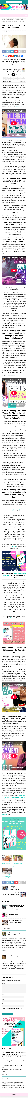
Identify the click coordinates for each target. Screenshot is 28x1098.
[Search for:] (14, 1)
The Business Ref (11, 956)
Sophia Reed (5, 31)
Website (4, 1003)
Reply (4, 950)
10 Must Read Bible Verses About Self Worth (6, 863)
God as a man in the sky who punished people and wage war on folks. (14, 797)
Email (3, 999)
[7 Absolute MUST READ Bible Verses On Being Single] (7, 871)
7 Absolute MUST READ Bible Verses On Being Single (6, 876)
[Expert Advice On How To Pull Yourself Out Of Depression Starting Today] (5, 907)
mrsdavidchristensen (12, 933)
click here (13, 546)
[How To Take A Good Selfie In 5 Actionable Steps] (5, 914)
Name (3, 994)
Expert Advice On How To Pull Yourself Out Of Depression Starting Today (16, 907)
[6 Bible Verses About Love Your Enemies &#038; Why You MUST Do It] (18, 858)
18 (17, 909)
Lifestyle (10, 19)
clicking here (18, 106)
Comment (4, 983)
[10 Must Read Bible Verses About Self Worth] (7, 858)
